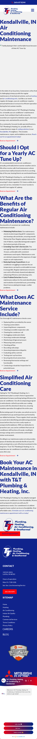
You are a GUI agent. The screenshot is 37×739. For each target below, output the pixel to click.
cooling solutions (23, 129)
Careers (8, 629)
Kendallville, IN (5, 132)
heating (34, 96)
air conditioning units (10, 98)
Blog (6, 634)
